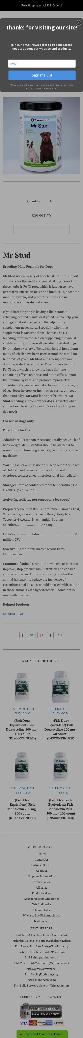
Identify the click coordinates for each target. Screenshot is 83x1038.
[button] (78, 22)
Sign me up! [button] (42, 75)
